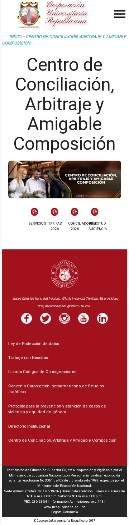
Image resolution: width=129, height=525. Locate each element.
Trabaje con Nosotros (28, 357)
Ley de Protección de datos (33, 343)
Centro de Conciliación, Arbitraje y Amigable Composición (62, 440)
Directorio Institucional (29, 426)
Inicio (15, 36)
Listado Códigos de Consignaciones (42, 371)
